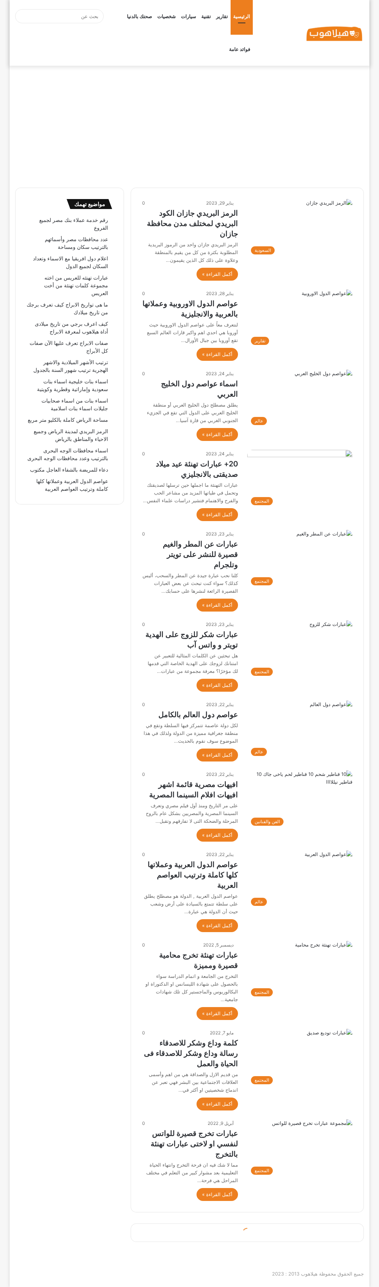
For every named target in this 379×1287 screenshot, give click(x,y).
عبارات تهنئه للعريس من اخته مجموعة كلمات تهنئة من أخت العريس (76, 285)
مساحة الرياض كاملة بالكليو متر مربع (68, 420)
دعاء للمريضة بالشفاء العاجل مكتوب (69, 470)
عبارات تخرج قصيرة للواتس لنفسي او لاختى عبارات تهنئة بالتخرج (194, 1143)
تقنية (206, 16)
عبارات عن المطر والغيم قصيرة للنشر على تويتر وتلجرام (200, 554)
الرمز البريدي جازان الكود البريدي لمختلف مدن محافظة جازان (192, 223)
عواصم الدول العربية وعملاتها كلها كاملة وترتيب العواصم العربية (193, 875)
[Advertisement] (189, 125)
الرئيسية (241, 16)
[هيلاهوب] (334, 33)
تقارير (222, 16)
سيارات (188, 16)
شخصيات (166, 16)
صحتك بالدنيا (139, 16)
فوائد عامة (239, 49)
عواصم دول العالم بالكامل (198, 714)
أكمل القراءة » (217, 274)
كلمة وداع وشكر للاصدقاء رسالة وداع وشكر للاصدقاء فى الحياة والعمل (191, 1053)
